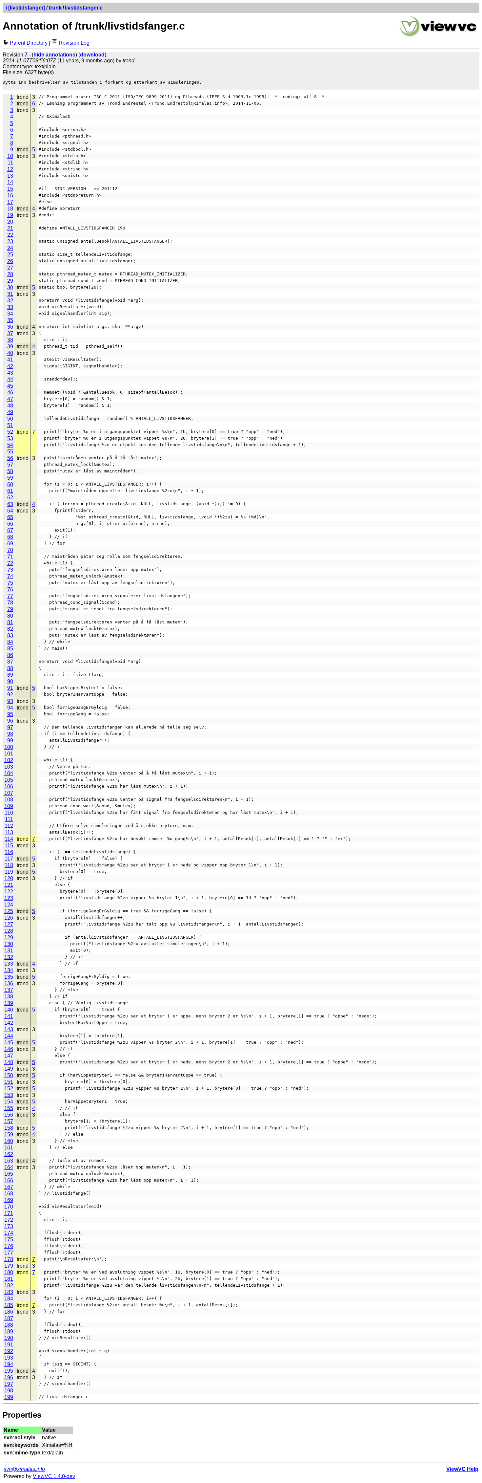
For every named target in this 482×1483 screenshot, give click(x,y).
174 (8, 1233)
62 (10, 497)
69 (10, 543)
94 (10, 707)
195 (8, 1371)
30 (10, 287)
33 (10, 307)
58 (10, 471)
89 (10, 675)
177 (8, 1252)
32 (10, 300)
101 (8, 753)
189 (8, 1331)
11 (10, 162)
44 (10, 379)
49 (10, 412)
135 (8, 977)
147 (8, 1055)
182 (8, 1285)
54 (10, 445)
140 (8, 1010)
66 (10, 524)
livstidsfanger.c (84, 8)
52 (10, 432)
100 (8, 747)
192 (8, 1351)
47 (10, 399)
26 (10, 261)
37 (10, 333)
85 (10, 648)
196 (8, 1377)
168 (8, 1193)
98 (10, 734)
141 (8, 1016)
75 (10, 583)
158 (8, 1128)
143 (8, 1029)
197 (8, 1384)
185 (8, 1305)
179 (8, 1266)
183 (8, 1292)
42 (10, 366)
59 (10, 478)
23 (10, 241)
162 (8, 1154)
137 (8, 990)
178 (8, 1259)
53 (10, 438)
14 (10, 182)
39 (10, 346)
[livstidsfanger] (26, 8)
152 (8, 1088)
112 (9, 826)
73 (10, 570)
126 (8, 918)
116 (9, 852)
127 (8, 924)
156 (8, 1115)
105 (8, 780)
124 (8, 904)
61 (10, 491)
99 (10, 740)
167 (8, 1187)
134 (8, 970)
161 (8, 1147)
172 (8, 1220)
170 (8, 1207)
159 (8, 1134)
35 (10, 320)
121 (8, 885)
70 (10, 550)
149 (8, 1069)
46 (10, 392)
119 (9, 872)
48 (10, 405)
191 (8, 1344)
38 (10, 340)
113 (9, 832)
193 (8, 1358)
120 (8, 878)
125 (8, 911)
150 (8, 1075)
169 (8, 1200)
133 (8, 964)
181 (8, 1279)
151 (8, 1082)
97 (10, 727)
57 (10, 465)
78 (10, 602)
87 (10, 662)
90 (10, 681)
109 (8, 806)
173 (8, 1226)
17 (10, 202)
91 (10, 688)
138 (8, 996)
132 (8, 957)
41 (10, 359)
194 (8, 1364)
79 (10, 609)
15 (10, 189)
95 (10, 714)
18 (10, 208)
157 (8, 1121)
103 (8, 767)
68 (10, 537)
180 (8, 1272)
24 (10, 248)
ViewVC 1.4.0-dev (54, 1476)
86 (10, 655)
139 (8, 1003)
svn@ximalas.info (24, 1469)
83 (10, 635)
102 (8, 760)
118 (9, 865)
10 (10, 156)
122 (8, 891)
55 (10, 451)
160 (8, 1141)
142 (8, 1023)
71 (10, 556)
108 (8, 799)
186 (8, 1312)
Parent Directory (28, 43)
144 (8, 1036)
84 (10, 642)
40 (10, 353)
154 (8, 1101)
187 (8, 1318)
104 (8, 773)
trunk (55, 8)
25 (10, 254)
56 (10, 458)
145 (8, 1042)
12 (10, 169)
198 (8, 1390)
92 (10, 694)
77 (10, 596)
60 (10, 484)
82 (10, 629)
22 (10, 235)
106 (8, 786)
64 (10, 510)
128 (8, 931)
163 (8, 1161)
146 (8, 1049)
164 (8, 1167)
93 (10, 701)
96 (10, 721)
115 (9, 845)
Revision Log (73, 43)
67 (10, 530)
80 (10, 616)
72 (10, 563)
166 (8, 1180)
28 (10, 274)
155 (8, 1108)
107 (8, 793)
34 (10, 313)
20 (10, 222)
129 (8, 937)
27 (10, 268)
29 (10, 281)
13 (10, 176)
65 (10, 517)
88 (10, 668)
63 (10, 504)
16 (10, 195)
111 (9, 819)
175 (8, 1239)
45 (10, 386)
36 (10, 327)
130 (8, 944)
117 (9, 858)
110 (9, 813)
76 (10, 589)
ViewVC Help (462, 1469)
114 (9, 839)
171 (8, 1213)
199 (8, 1397)
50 (10, 419)
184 (8, 1298)
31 (10, 294)
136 (8, 983)
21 (10, 228)
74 (10, 576)
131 (8, 950)
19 (10, 215)
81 (10, 622)
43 (10, 373)
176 (8, 1246)
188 (8, 1325)
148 (8, 1062)
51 (10, 425)
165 (8, 1174)
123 (8, 898)
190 (8, 1338)
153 (8, 1095)
